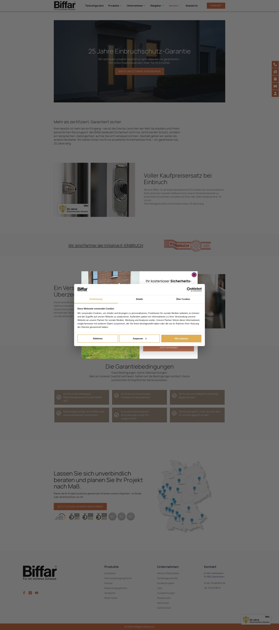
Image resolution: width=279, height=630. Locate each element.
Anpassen (138, 338)
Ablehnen (98, 338)
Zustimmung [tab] (96, 299)
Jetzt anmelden (169, 347)
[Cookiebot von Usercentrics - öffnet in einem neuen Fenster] (189, 289)
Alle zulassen (181, 338)
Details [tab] (139, 299)
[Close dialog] (194, 274)
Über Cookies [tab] (183, 299)
